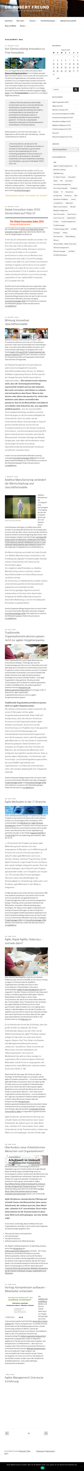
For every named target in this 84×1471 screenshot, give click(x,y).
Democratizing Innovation (16, 73)
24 (54, 71)
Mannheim (69, 203)
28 (70, 71)
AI (76, 166)
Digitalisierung (58, 173)
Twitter (65, 233)
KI (62, 192)
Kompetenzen (24, 1102)
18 (57, 67)
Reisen (22, 26)
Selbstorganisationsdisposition (17, 1251)
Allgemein (55, 106)
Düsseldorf (72, 177)
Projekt (56, 221)
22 (74, 67)
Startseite (9, 21)
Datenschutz (49, 1451)
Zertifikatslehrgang (60, 255)
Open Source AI (58, 218)
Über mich (20, 21)
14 (69, 64)
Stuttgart (56, 233)
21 (69, 67)
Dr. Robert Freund (27, 7)
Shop (54, 133)
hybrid (55, 181)
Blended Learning (58, 110)
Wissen (56, 240)
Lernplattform (10, 306)
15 (73, 64)
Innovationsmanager (60, 188)
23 (77, 67)
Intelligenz (73, 188)
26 (61, 71)
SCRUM (73, 229)
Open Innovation (59, 214)
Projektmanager (59, 225)
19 (61, 67)
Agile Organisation (58, 102)
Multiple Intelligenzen (59, 125)
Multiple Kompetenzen (36, 1349)
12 (61, 64)
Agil (54, 162)
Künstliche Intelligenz (59, 121)
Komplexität (57, 195)
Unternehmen (58, 236)
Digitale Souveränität (68, 21)
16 (77, 64)
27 (65, 71)
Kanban (56, 192)
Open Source (71, 214)
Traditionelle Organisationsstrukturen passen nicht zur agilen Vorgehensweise (25, 636)
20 (66, 67)
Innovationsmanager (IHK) (15, 301)
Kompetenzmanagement (61, 117)
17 (53, 67)
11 (57, 64)
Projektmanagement (59, 129)
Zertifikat (71, 251)
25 (57, 71)
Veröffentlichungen (48, 21)
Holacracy (24, 1019)
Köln (75, 195)
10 (53, 64)
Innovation (69, 181)
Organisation (71, 218)
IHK (61, 181)
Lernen (73, 199)
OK (43, 1468)
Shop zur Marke (10, 26)
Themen (32, 21)
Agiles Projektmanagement (63, 166)
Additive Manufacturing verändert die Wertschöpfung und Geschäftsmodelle (25, 483)
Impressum (40, 1451)
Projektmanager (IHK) (13, 783)
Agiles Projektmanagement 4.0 (29, 990)
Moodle (72, 207)
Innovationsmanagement (61, 114)
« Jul (57, 78)
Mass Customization (60, 207)
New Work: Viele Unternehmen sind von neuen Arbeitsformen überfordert (24, 1191)
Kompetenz (17, 1248)
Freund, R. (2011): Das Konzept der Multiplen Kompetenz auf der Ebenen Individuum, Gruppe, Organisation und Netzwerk (26, 1270)
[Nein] (81, 1467)
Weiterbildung (70, 236)
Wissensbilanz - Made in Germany (64, 244)
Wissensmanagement (60, 137)
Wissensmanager (59, 251)
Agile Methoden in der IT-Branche (25, 801)
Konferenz (68, 195)
